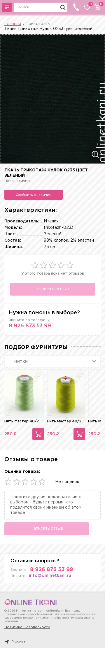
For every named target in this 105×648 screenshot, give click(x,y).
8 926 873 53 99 (30, 326)
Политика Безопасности (27, 627)
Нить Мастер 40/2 (21, 421)
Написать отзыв (52, 289)
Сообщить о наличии (34, 195)
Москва (19, 641)
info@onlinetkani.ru (50, 575)
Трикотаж (36, 24)
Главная (12, 24)
